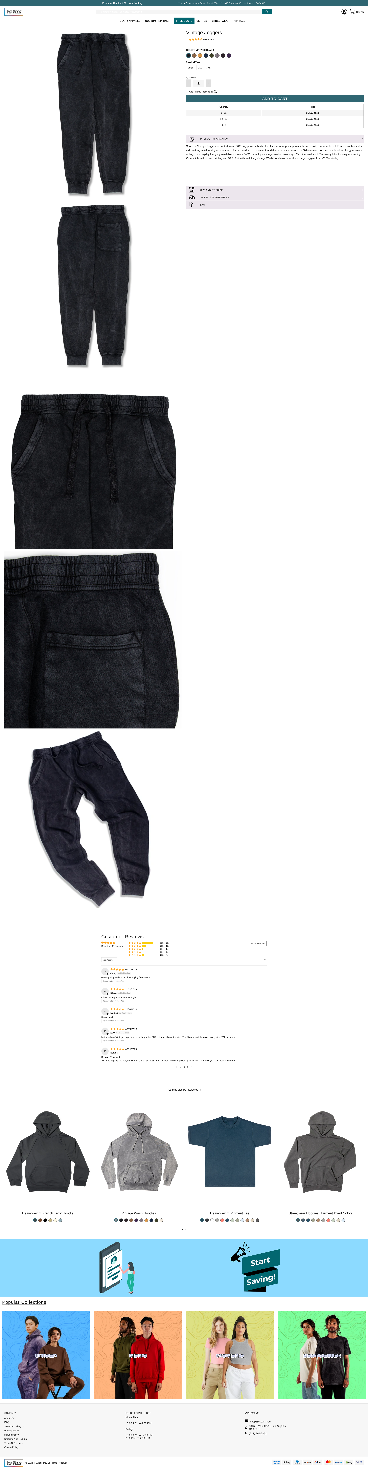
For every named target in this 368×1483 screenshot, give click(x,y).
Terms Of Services (13, 1443)
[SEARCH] (267, 11)
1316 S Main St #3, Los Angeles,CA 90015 (267, 1427)
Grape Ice (60, 1220)
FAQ (6, 1422)
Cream (227, 1220)
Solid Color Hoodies (321, 1213)
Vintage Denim (206, 55)
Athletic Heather (310, 1220)
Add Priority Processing (201, 91)
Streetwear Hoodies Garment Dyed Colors (139, 1213)
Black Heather (320, 1220)
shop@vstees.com (260, 1421)
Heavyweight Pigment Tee (47, 1213)
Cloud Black (223, 55)
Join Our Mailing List (14, 1426)
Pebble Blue (45, 1220)
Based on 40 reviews (112, 946)
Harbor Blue (20, 1220)
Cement (35, 1220)
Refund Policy (11, 1435)
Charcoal (232, 1220)
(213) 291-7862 (258, 1433)
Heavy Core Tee (229, 1213)
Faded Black (25, 1220)
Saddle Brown (65, 1220)
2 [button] (180, 1067)
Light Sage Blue (222, 1220)
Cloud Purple (229, 55)
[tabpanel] (229, 1162)
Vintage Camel (194, 55)
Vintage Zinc (217, 55)
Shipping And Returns (15, 1439)
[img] (117, 969)
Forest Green (330, 1220)
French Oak (70, 1220)
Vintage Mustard (200, 55)
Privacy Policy (11, 1430)
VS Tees (13, 12)
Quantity (192, 77)
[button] (196, 39)
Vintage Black (188, 55)
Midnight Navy (121, 1220)
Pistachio (50, 1220)
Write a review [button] (258, 943)
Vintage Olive (211, 55)
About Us (9, 1418)
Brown (217, 1220)
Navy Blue (315, 1220)
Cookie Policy (11, 1447)
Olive (55, 1220)
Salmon (40, 1220)
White (30, 1220)
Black (237, 1220)
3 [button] (184, 1067)
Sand (242, 1220)
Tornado (75, 1220)
